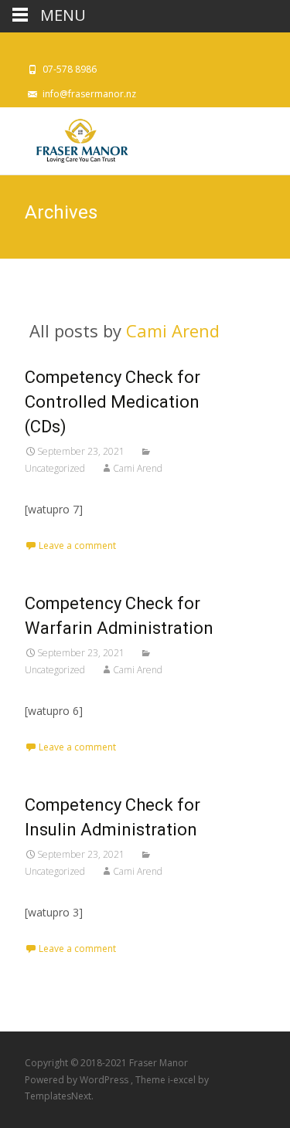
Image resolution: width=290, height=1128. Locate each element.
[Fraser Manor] (68, 138)
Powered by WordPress (78, 1079)
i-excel (183, 1079)
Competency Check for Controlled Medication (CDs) (112, 402)
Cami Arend (173, 330)
